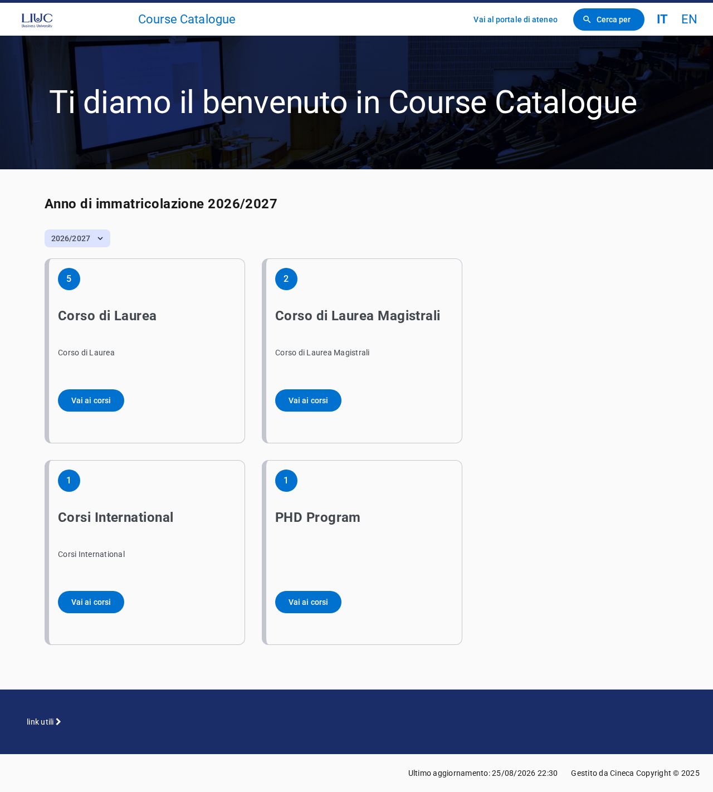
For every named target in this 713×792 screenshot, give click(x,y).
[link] (73, 19)
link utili (41, 721)
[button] (77, 238)
